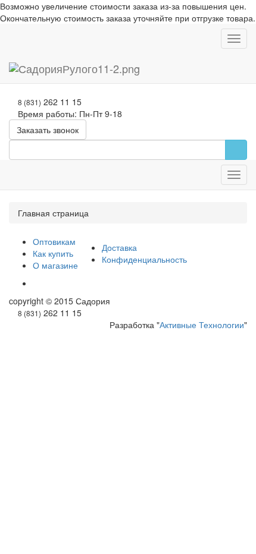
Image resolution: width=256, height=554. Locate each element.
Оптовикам (54, 241)
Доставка (119, 247)
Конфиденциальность (144, 259)
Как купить (53, 253)
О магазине (55, 265)
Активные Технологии (202, 324)
